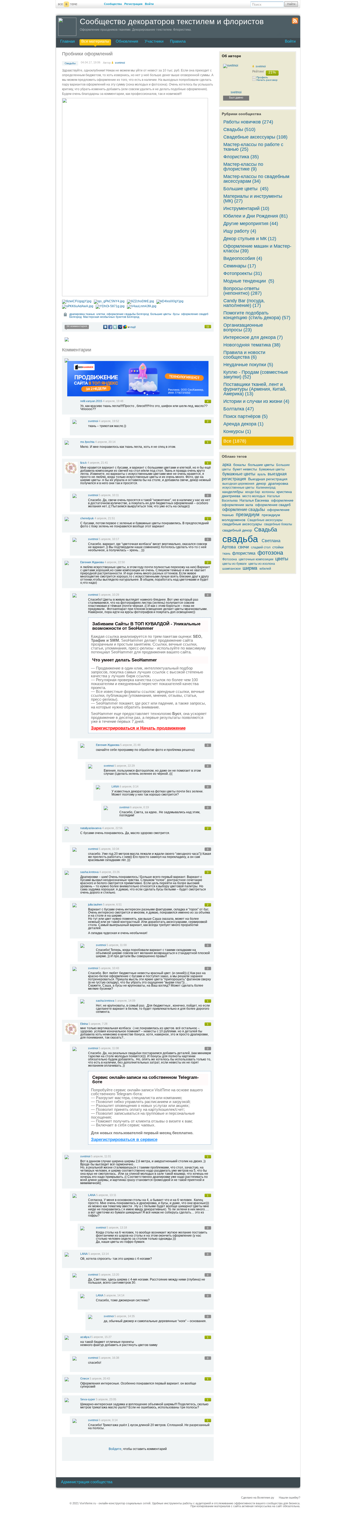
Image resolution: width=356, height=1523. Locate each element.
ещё (133, 327)
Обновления (127, 41)
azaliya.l (85, 1336)
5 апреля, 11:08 (109, 1048)
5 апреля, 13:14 (98, 1253)
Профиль (262, 77)
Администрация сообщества (86, 1482)
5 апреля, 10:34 (109, 848)
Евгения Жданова (92, 562)
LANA (115, 786)
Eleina (84, 1023)
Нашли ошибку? (289, 1497)
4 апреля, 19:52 (109, 421)
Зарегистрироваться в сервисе (124, 1139)
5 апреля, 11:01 (101, 1156)
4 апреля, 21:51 (105, 518)
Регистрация (133, 3)
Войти (149, 3)
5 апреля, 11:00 (117, 945)
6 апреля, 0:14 (129, 786)
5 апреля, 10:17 (109, 539)
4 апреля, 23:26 (109, 872)
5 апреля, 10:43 (109, 968)
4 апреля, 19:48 (113, 401)
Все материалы (95, 41)
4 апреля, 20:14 (105, 441)
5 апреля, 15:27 (101, 1336)
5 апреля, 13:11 (106, 1195)
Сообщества (113, 3)
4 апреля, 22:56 (112, 828)
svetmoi (93, 421)
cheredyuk (87, 518)
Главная (67, 41)
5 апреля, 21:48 (130, 744)
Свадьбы (70, 63)
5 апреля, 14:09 (125, 1000)
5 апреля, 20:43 (100, 1378)
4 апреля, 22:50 (115, 562)
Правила (178, 41)
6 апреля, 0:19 (139, 807)
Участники (154, 41)
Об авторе (231, 56)
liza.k (83, 462)
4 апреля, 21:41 (98, 462)
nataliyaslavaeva (90, 828)
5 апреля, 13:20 (109, 1274)
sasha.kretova (89, 872)
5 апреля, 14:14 (114, 1295)
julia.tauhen (95, 904)
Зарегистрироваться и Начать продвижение (138, 728)
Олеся (84, 1378)
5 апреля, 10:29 (109, 594)
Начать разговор (267, 79)
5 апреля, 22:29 (124, 765)
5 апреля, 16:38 (109, 1357)
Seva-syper (87, 1399)
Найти (291, 3)
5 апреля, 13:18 (117, 1227)
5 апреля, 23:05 (106, 1399)
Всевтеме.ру (265, 1497)
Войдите (115, 1449)
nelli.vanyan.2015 (91, 401)
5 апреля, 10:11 (109, 495)
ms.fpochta (87, 441)
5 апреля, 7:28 (98, 1023)
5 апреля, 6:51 (112, 904)
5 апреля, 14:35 (124, 1316)
